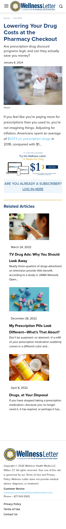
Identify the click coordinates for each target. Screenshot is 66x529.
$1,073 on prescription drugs (29, 138)
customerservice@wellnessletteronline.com (28, 492)
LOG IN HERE (33, 188)
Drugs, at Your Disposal (28, 395)
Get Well (17, 18)
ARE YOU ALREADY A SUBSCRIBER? (33, 183)
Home (7, 18)
